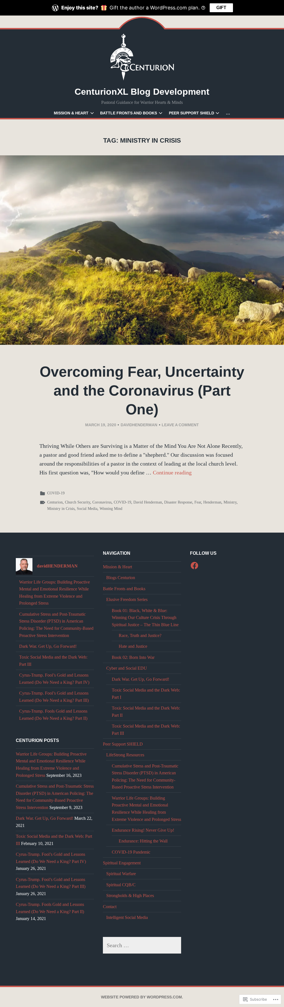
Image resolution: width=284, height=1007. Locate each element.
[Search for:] (142, 945)
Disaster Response (178, 502)
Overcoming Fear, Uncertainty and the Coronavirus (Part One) (142, 390)
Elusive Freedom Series (127, 599)
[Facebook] (194, 565)
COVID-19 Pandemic (131, 852)
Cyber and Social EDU (126, 668)
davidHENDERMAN (139, 425)
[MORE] (228, 113)
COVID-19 (56, 493)
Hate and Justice (133, 646)
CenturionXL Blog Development (142, 92)
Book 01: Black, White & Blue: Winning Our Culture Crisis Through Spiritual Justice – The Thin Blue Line (145, 617)
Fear (197, 502)
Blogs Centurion (120, 577)
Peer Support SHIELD (191, 113)
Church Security (77, 502)
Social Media (87, 509)
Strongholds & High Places (130, 895)
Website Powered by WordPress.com (141, 997)
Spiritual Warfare (121, 873)
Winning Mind (111, 509)
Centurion (55, 502)
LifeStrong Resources (125, 754)
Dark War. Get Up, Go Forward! (48, 646)
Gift (221, 7)
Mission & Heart (71, 113)
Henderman (212, 502)
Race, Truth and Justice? (140, 635)
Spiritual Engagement (122, 862)
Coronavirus (101, 502)
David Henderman (147, 502)
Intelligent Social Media (127, 917)
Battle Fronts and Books (128, 113)
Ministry (230, 502)
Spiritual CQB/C (121, 884)
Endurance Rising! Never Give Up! (143, 830)
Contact (109, 906)
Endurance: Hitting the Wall (143, 841)
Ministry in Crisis (61, 509)
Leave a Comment (180, 425)
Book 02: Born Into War (133, 657)
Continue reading (172, 472)
